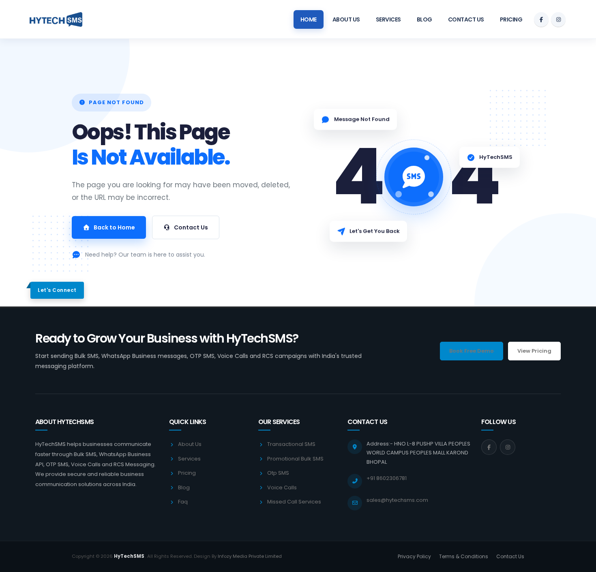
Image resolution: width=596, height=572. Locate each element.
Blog (424, 19)
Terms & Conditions (463, 556)
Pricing (511, 19)
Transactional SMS (291, 444)
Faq (183, 502)
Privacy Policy (414, 556)
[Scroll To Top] (582, 563)
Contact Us (466, 19)
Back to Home (114, 227)
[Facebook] (541, 19)
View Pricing (534, 351)
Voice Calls (282, 487)
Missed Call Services (294, 502)
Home (308, 19)
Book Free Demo (471, 351)
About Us (346, 19)
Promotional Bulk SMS (295, 459)
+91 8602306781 (387, 478)
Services (388, 19)
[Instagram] (558, 19)
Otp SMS (278, 473)
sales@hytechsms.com (397, 500)
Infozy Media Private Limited (250, 556)
